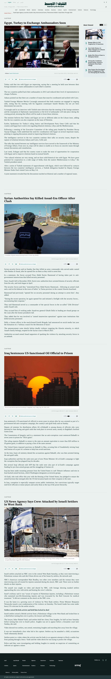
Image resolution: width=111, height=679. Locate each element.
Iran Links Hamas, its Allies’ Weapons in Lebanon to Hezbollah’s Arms (96, 50)
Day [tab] (101, 24)
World (28, 10)
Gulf (16, 10)
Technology (93, 10)
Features (86, 10)
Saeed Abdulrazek (14, 73)
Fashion (80, 10)
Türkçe (14, 2)
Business (53, 10)
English (9, 2)
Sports (65, 10)
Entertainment (72, 10)
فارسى (21, 2)
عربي (5, 2)
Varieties (47, 10)
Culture (60, 10)
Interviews (40, 10)
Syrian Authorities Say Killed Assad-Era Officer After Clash (28, 13)
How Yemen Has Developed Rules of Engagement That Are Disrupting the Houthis (96, 71)
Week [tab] (105, 24)
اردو (18, 2)
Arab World (22, 10)
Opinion (34, 10)
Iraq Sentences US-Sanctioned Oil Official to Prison (38, 353)
